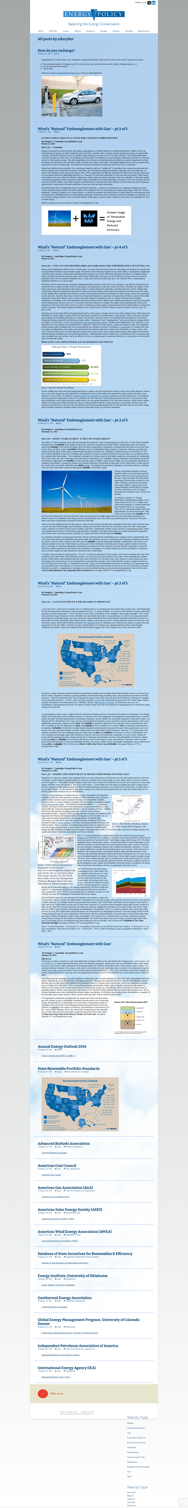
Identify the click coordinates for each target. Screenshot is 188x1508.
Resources (90, 31)
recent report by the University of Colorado (91, 396)
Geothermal (69, 1301)
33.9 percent (140, 507)
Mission (78, 31)
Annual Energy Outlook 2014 (62, 1046)
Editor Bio (53, 31)
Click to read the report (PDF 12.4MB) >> (59, 1056)
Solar (78, 1213)
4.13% (97, 700)
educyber (66, 39)
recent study (126, 327)
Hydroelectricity (133, 1452)
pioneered (91, 623)
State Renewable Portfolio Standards (69, 1068)
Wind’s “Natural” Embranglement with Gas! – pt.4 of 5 (83, 247)
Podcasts (116, 31)
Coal (67, 1169)
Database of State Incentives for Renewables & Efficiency (85, 1254)
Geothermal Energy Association (65, 1298)
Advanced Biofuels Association (64, 1143)
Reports (59, 1050)
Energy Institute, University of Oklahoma (73, 1276)
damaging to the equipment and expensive (91, 322)
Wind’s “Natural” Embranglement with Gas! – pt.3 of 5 (83, 420)
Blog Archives (144, 31)
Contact (66, 31)
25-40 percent (140, 476)
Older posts (52, 1393)
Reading (103, 31)
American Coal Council (57, 1166)
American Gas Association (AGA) (65, 1188)
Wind (78, 1235)
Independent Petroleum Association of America (78, 1346)
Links (59, 1147)
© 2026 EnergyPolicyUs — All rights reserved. (77, 1412)
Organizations (77, 1147)
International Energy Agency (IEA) (67, 1368)
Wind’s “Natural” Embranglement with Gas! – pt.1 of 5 (82, 759)
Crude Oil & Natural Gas (74, 1191)
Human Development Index (53, 804)
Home (40, 31)
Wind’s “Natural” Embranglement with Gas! (74, 944)
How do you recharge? (56, 50)
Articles (130, 1492)
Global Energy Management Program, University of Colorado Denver (89, 1322)
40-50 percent (65, 173)
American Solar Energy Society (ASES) (70, 1209)
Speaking (128, 31)
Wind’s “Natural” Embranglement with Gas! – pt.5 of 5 (83, 129)
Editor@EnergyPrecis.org (68, 73)
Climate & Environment (136, 1428)
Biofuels (68, 1147)
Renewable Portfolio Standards (78, 1072)
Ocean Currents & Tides (136, 1457)
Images (59, 1072)
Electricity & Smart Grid (136, 1443)
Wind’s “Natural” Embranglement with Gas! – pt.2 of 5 (83, 583)
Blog (57, 54)
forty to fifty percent (55, 970)
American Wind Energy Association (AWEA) (75, 1232)
